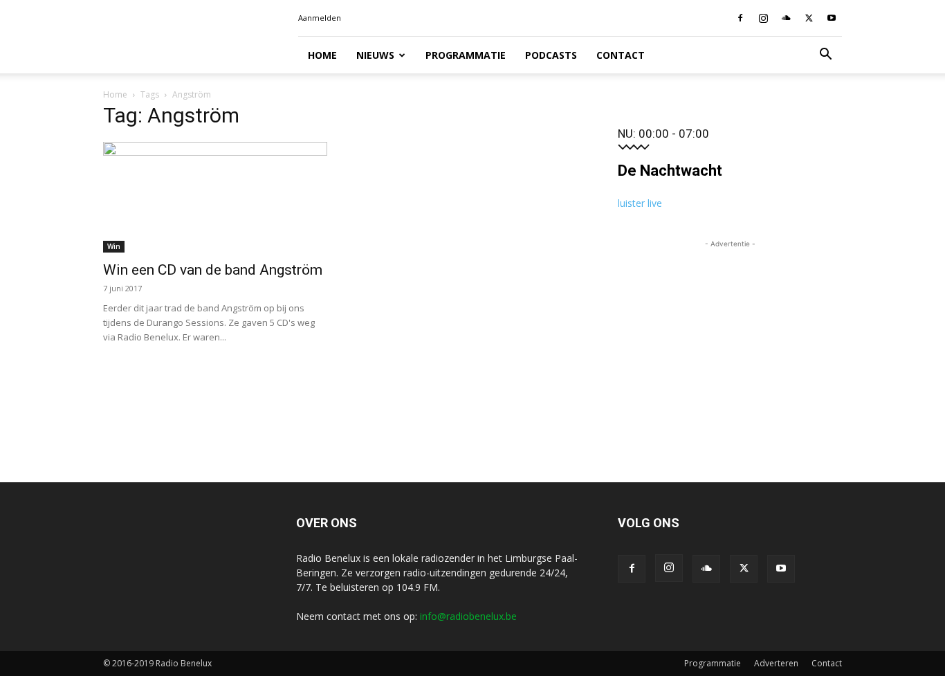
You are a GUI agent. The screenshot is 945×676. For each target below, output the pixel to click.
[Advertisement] (730, 337)
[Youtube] (831, 18)
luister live (640, 203)
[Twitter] (808, 18)
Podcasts (551, 55)
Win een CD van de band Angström (212, 270)
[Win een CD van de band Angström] (215, 197)
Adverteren (776, 663)
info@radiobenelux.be (468, 616)
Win (113, 246)
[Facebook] (740, 18)
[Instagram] (763, 18)
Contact (620, 55)
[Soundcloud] (786, 18)
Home (322, 55)
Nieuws (375, 55)
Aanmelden (319, 17)
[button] (825, 55)
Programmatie (465, 55)
